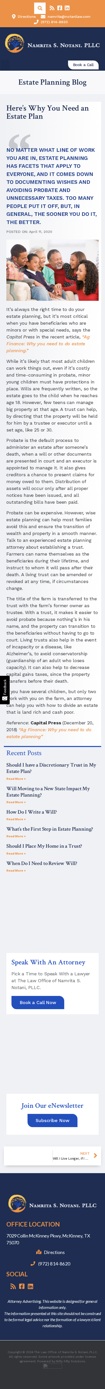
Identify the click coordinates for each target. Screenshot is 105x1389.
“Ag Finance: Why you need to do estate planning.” (47, 343)
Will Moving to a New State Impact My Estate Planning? (48, 791)
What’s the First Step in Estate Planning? (49, 829)
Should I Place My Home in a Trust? (44, 846)
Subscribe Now (52, 1120)
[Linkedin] (67, 8)
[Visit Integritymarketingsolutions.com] (52, 1373)
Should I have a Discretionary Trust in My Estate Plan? (51, 768)
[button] (5, 65)
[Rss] (52, 8)
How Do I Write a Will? (31, 812)
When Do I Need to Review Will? (41, 863)
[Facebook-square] (59, 8)
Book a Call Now (38, 1002)
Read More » (15, 779)
